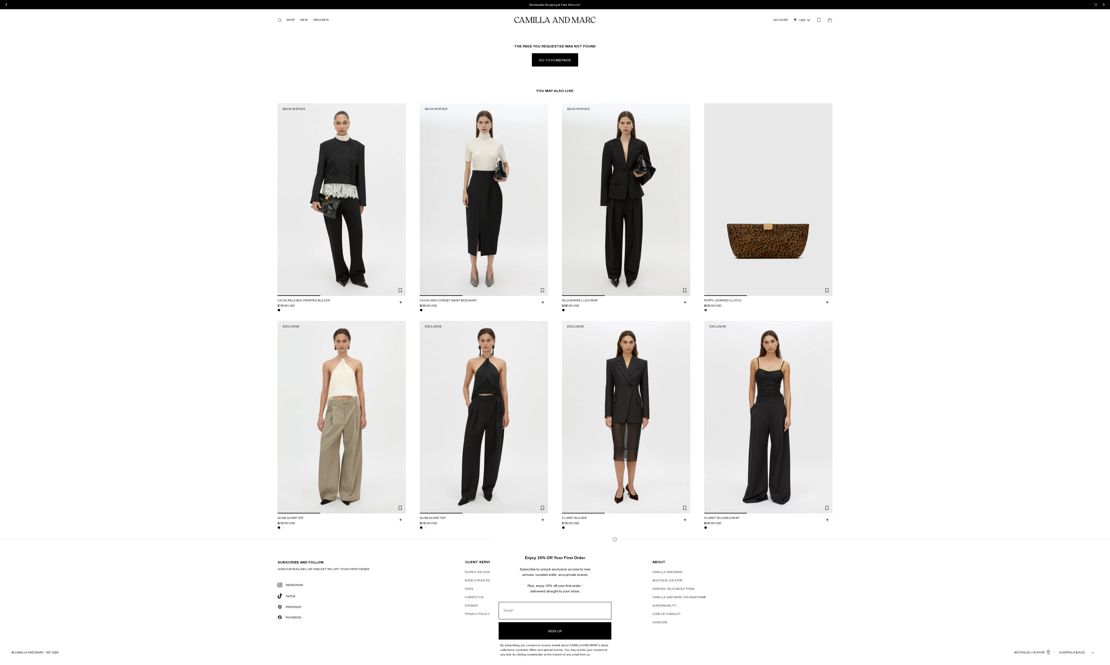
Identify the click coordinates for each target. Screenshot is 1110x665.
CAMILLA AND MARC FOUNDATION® (679, 597)
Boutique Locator (667, 580)
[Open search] (279, 20)
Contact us (474, 597)
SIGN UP (555, 631)
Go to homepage (555, 60)
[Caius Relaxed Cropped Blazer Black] (279, 310)
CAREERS (659, 622)
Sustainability (664, 605)
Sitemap (471, 605)
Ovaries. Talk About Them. (673, 588)
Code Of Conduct (666, 614)
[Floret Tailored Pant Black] (705, 527)
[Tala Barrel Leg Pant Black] (563, 310)
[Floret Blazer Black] (563, 527)
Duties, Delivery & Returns (488, 572)
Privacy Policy (477, 614)
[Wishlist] (819, 20)
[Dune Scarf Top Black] (279, 527)
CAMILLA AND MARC (667, 572)
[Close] (1095, 4)
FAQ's (469, 588)
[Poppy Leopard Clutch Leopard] (705, 310)
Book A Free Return (482, 580)
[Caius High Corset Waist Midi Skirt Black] (421, 310)
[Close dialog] (615, 539)
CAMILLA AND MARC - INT (32, 652)
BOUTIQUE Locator (1029, 652)
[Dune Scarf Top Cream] (283, 527)
